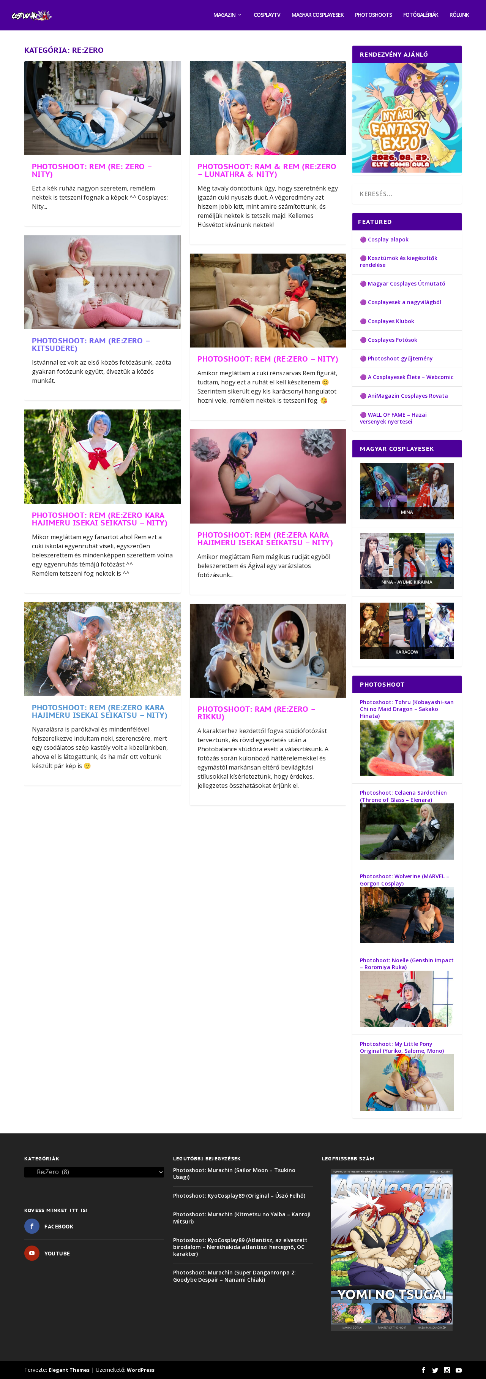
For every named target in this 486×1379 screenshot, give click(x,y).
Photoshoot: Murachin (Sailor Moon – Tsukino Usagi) (234, 1173)
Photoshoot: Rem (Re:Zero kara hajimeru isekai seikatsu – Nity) (99, 519)
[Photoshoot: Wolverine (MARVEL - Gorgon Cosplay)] (407, 941)
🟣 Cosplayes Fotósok (388, 339)
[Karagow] (407, 657)
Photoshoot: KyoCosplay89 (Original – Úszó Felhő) (239, 1195)
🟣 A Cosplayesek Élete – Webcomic (406, 377)
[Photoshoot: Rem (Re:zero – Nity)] (268, 301)
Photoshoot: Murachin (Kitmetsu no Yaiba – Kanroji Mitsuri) (242, 1218)
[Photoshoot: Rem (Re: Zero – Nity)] (102, 108)
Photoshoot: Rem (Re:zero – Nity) (267, 359)
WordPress (141, 1369)
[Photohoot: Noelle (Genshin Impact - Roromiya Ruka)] (407, 1025)
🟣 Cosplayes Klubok (387, 321)
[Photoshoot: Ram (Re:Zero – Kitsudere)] (102, 282)
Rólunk (459, 15)
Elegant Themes (69, 1369)
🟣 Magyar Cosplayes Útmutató (402, 283)
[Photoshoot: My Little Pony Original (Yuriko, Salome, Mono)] (407, 1108)
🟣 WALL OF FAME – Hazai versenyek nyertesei (393, 418)
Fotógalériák (420, 15)
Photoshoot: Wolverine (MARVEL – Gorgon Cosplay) (404, 880)
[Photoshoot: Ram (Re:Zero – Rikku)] (268, 651)
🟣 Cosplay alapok (384, 239)
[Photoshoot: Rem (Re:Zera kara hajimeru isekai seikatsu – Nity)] (268, 476)
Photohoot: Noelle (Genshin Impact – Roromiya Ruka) (407, 964)
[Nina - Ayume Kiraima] (407, 587)
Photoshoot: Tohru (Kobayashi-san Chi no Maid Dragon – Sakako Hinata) (407, 708)
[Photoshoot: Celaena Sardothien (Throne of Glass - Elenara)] (407, 857)
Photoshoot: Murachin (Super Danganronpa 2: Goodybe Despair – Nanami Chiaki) (234, 1276)
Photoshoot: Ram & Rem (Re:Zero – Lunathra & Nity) (266, 170)
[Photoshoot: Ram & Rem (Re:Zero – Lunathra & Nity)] (268, 108)
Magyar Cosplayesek (318, 15)
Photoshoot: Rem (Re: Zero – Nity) (92, 170)
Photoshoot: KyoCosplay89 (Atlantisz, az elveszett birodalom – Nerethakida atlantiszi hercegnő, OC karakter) (240, 1246)
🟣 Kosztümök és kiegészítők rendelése (398, 261)
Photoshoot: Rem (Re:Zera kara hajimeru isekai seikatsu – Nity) (265, 538)
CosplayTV (267, 15)
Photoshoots (373, 15)
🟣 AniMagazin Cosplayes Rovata (404, 395)
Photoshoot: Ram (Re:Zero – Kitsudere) (91, 344)
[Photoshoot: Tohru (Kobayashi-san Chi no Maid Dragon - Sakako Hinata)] (407, 774)
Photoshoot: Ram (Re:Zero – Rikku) (256, 713)
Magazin (224, 15)
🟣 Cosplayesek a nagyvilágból (400, 302)
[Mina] (407, 517)
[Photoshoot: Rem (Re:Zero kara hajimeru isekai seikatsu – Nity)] (102, 456)
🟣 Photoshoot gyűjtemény (396, 358)
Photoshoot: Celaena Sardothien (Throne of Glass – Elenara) (403, 796)
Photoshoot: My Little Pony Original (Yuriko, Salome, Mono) (402, 1047)
